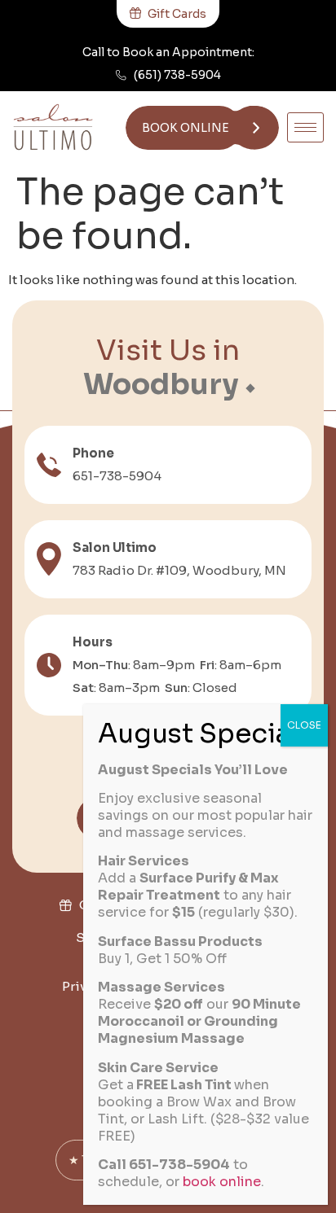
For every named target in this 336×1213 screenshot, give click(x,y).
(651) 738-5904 (177, 75)
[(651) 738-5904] (121, 75)
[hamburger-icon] (305, 127)
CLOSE (304, 725)
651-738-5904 (117, 476)
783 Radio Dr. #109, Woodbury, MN (179, 570)
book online (222, 1181)
